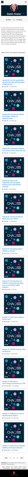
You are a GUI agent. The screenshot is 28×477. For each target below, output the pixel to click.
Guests (16, 466)
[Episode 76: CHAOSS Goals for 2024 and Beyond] (14, 336)
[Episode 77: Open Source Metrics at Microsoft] (14, 304)
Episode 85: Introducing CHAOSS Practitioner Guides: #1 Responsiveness (13, 116)
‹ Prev (6, 458)
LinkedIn (20, 19)
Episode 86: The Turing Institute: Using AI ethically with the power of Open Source (13, 82)
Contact (20, 466)
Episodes (8, 466)
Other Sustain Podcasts (16, 468)
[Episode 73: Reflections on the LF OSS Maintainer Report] (14, 400)
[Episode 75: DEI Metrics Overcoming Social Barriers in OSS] (14, 368)
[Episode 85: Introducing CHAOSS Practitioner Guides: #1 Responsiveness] (14, 101)
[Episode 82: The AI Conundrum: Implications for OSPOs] (14, 203)
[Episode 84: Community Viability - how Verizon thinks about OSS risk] (14, 135)
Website (9, 19)
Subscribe (24, 468)
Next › (21, 458)
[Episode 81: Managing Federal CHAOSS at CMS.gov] (14, 236)
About (3, 466)
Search (24, 466)
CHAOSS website (6, 468)
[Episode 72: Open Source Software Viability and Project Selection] (14, 432)
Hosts (12, 466)
